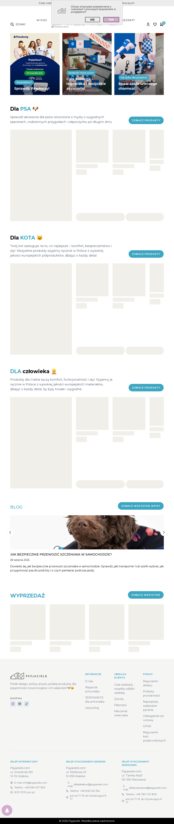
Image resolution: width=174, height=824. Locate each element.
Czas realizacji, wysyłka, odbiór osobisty (124, 688)
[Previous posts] (10, 532)
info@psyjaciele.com (35, 782)
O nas (89, 681)
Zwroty (119, 699)
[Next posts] (163, 532)
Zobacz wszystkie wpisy (140, 505)
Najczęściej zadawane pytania (150, 705)
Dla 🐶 (24, 109)
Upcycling (92, 707)
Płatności (120, 705)
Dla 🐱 (26, 238)
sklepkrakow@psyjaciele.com (91, 784)
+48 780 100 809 (146, 794)
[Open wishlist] (155, 24)
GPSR (147, 726)
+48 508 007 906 (34, 787)
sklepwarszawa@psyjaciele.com (148, 787)
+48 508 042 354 (90, 790)
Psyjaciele (74, 820)
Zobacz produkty (146, 120)
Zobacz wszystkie (145, 594)
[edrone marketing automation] (59, 26)
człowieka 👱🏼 (33, 371)
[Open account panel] (148, 24)
